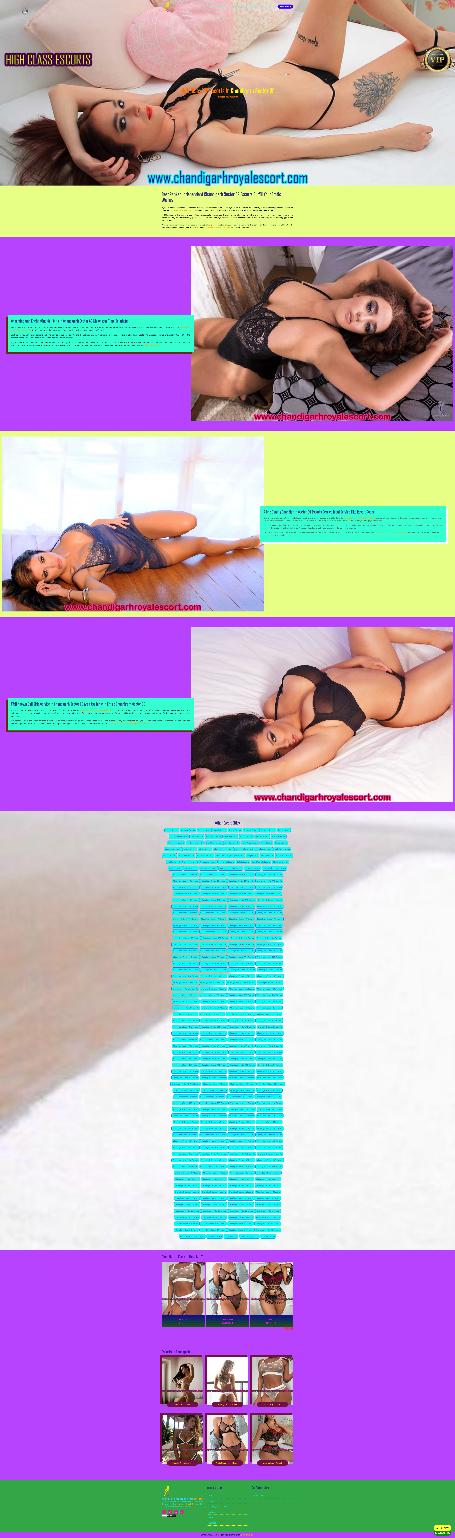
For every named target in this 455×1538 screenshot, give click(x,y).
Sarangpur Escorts (252, 868)
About (211, 1501)
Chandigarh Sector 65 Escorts (241, 1204)
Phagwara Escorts (280, 862)
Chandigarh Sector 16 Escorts (270, 900)
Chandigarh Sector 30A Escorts (239, 1014)
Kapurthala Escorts (172, 849)
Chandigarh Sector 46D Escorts (214, 1147)
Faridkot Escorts (262, 836)
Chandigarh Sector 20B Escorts (213, 944)
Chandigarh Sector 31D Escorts (242, 1027)
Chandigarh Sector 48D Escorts (269, 1160)
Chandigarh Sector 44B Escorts (213, 1128)
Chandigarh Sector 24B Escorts (213, 976)
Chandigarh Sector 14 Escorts (213, 893)
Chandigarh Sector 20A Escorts (185, 944)
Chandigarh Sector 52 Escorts (241, 1179)
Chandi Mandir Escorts (179, 836)
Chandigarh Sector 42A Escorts (185, 1116)
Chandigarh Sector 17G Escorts (269, 919)
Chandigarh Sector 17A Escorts (212, 912)
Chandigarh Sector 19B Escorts (186, 938)
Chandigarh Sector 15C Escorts (214, 900)
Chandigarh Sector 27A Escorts (185, 989)
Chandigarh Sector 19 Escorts (242, 931)
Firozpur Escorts (278, 836)
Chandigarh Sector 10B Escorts (241, 874)
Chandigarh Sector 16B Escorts (213, 906)
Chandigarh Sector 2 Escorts (242, 938)
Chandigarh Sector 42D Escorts (269, 1116)
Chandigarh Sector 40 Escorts (212, 1096)
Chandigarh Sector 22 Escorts (213, 957)
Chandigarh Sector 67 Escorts (187, 1211)
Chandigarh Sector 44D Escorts (269, 1128)
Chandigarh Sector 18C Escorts (185, 931)
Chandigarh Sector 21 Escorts (185, 951)
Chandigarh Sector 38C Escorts (241, 1077)
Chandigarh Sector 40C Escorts (185, 1103)
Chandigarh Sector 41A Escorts (269, 1103)
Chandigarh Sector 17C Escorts (269, 912)
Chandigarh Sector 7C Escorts (268, 1217)
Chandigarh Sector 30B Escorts (268, 1014)
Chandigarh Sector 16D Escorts (269, 906)
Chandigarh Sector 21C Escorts (269, 951)
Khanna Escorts (190, 849)
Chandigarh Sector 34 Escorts (213, 1046)
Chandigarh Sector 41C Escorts (214, 1109)
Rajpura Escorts (191, 868)
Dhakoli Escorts (230, 836)
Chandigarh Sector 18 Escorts (213, 925)
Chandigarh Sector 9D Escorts (192, 1236)
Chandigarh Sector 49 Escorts (185, 1166)
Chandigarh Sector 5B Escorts (268, 1192)
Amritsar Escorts (188, 830)
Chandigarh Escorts (153, 345)
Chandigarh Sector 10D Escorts (185, 881)
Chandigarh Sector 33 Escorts (185, 1039)
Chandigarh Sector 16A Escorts (185, 906)
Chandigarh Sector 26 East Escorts (241, 982)
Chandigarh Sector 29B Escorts (269, 1001)
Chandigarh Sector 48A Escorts (185, 1160)
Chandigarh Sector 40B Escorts (268, 1096)
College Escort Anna (227, 1404)
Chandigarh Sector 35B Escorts (185, 1058)
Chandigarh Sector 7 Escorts (268, 1211)
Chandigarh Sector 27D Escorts (269, 989)
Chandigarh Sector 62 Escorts (267, 1198)
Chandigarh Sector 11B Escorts (269, 881)
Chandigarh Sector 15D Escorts (242, 900)
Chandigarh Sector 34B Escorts (269, 1046)
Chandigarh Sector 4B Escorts (242, 1173)
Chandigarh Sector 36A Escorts (269, 1058)
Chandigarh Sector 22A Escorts (241, 957)
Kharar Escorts (205, 849)
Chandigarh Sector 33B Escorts (241, 1039)
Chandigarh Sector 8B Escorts (241, 1223)
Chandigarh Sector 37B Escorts (213, 1071)
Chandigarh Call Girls (237, 6)
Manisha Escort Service (182, 1463)
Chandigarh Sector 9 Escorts (186, 1230)
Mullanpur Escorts (191, 862)
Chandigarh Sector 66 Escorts (268, 1204)
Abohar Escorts (172, 830)
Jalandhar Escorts (232, 843)
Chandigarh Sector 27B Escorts (213, 989)
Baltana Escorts (204, 830)
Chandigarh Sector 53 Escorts (268, 1179)
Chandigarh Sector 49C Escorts (269, 1166)
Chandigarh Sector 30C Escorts (185, 1020)
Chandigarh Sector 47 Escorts (242, 1147)
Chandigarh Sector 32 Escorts (270, 1027)
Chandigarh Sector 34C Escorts (185, 1052)
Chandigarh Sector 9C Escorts (268, 1230)
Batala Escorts (235, 830)
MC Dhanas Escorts (205, 855)
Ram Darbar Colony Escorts (231, 868)
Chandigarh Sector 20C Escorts (241, 944)
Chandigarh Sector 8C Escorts (268, 1223)
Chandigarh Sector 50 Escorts (187, 1179)
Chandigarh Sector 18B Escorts (269, 925)
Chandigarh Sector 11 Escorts (213, 881)
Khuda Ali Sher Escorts (223, 849)
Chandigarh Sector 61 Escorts (240, 1198)
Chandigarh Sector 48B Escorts (213, 1160)
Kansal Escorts (281, 843)
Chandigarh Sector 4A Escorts (215, 1173)
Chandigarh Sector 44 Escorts (269, 1122)
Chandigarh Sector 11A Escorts (241, 881)
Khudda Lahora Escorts (245, 849)
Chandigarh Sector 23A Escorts (269, 963)
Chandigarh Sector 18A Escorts (241, 925)
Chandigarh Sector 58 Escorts (187, 1192)
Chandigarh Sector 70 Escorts (187, 1217)
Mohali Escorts (267, 855)
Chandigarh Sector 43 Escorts (186, 1122)
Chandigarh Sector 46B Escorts (269, 1141)
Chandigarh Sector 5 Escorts (268, 1173)
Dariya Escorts (197, 836)
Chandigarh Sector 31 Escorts (242, 1020)
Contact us (271, 6)
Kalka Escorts (266, 843)
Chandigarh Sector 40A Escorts (239, 1096)
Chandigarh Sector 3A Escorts (242, 1090)
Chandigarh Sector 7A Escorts (214, 1217)
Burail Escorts (283, 830)
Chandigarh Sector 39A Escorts (242, 1084)
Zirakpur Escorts (268, 1236)
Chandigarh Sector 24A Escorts (185, 976)
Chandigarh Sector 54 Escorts (187, 1185)
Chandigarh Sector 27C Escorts (241, 989)
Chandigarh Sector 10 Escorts (185, 874)
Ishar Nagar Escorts (213, 843)
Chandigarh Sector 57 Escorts (268, 1185)
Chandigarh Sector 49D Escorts (187, 1173)
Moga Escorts (252, 855)
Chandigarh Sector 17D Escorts (185, 919)
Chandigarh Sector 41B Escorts (185, 1109)
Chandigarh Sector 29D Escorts (214, 1008)
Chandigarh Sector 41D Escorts (242, 1109)
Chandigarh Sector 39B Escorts (270, 1084)
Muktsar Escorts (174, 862)
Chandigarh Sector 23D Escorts (242, 970)
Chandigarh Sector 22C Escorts (185, 963)
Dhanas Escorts (246, 836)
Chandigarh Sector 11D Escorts (214, 887)
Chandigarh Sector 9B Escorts (241, 1230)
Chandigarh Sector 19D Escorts (215, 938)
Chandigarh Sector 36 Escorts (241, 1058)
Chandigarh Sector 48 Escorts (270, 1154)
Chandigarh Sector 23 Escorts (242, 963)
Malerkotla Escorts (282, 849)
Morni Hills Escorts (284, 855)
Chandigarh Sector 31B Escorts (185, 1027)
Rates (261, 6)
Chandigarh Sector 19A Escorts (269, 931)
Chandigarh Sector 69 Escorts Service (360, 518)
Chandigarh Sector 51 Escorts (214, 1179)
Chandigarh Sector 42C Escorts (241, 1116)
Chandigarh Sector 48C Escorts (241, 1160)
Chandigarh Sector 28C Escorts (269, 995)
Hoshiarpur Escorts (195, 843)
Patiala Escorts (243, 862)
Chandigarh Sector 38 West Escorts (186, 1084)
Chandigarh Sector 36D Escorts (242, 1065)
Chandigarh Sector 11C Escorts (185, 887)
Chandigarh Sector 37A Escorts (185, 1071)
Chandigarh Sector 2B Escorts (269, 1008)
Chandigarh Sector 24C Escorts (241, 976)
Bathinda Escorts (250, 830)
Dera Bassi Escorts (213, 836)
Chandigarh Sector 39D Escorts (214, 1090)
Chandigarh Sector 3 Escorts (185, 1014)
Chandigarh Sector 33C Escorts (269, 1039)
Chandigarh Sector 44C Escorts (241, 1128)
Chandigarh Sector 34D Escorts (214, 1052)
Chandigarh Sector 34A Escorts (241, 1046)
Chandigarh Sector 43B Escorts (241, 1122)
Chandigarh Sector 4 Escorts (185, 1096)
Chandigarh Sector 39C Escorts (186, 1090)
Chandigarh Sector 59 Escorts (214, 1192)
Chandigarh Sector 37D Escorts (269, 1071)
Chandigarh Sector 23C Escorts (214, 970)
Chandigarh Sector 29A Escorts (241, 1001)
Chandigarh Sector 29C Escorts (186, 1008)
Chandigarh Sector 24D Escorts (269, 976)
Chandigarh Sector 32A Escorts (185, 1033)
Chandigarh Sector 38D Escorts (269, 1077)
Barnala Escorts (220, 830)
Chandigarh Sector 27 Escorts (270, 982)
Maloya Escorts (169, 855)
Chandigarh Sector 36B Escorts (185, 1065)
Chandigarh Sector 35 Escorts (242, 1052)
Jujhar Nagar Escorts (250, 843)
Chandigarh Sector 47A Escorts (269, 1147)
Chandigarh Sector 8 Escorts (186, 1223)
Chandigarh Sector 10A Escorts (212, 874)
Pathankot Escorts (226, 862)
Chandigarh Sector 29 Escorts (213, 1001)
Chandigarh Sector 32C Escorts (241, 1033)
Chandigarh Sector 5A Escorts (241, 1192)
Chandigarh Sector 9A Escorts (213, 1230)
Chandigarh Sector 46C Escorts (185, 1147)
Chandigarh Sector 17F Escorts (241, 919)
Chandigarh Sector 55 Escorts (214, 1185)
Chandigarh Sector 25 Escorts (185, 982)
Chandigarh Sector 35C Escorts (214, 1058)
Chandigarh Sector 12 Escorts (242, 887)
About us (221, 6)
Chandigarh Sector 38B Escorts (213, 1077)
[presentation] (287, 1328)
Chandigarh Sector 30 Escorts (212, 1014)
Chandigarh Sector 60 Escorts (213, 1198)
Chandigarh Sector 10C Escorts (269, 874)
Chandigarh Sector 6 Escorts (187, 1198)
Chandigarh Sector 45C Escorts (269, 1135)
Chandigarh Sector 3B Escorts (269, 1090)
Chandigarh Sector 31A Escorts (269, 1020)
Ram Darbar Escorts (208, 868)
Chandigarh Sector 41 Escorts (242, 1103)
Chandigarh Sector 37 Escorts (270, 1065)
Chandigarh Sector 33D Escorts (185, 1046)
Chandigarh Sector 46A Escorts (241, 1141)
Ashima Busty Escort (272, 1463)
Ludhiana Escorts (264, 849)
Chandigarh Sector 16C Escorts (241, 906)
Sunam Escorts (231, 1236)
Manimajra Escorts (186, 855)
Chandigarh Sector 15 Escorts (240, 893)
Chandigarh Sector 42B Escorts (213, 1116)
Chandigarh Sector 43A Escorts (213, 1122)
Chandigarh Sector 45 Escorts (185, 1135)
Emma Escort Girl (182, 1404)
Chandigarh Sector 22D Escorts (214, 963)
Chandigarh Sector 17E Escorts (213, 919)
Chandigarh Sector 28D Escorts (185, 1001)
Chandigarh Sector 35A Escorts (269, 1052)
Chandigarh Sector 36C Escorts (214, 1065)
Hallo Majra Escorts (176, 843)
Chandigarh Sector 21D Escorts (185, 957)
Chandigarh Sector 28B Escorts (241, 995)
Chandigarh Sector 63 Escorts (187, 1204)
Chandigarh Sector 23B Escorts (185, 970)
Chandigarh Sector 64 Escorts (214, 1204)
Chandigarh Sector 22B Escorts (269, 957)
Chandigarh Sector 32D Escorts (269, 1033)
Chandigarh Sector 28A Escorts (212, 995)
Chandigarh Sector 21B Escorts (241, 951)
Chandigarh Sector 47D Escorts (242, 1154)
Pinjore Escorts (175, 868)
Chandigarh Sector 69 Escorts (227, 97)
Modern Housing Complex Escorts (230, 855)
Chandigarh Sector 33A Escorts (212, 1039)
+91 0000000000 (285, 6)
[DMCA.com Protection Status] (169, 1515)
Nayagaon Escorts (209, 862)
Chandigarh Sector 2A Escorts (242, 1008)
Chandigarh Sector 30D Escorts (214, 1020)
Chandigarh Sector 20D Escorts (269, 944)
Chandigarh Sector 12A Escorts (269, 887)
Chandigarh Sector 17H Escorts (185, 925)
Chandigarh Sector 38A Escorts (185, 1077)
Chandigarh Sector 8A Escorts (213, 1223)
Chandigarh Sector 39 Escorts (215, 1084)
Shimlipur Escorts (215, 1236)
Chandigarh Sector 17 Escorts (185, 912)
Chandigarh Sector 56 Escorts (241, 1185)
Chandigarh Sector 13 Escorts (186, 893)
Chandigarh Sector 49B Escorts (241, 1166)
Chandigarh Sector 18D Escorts (214, 931)
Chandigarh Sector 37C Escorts (241, 1071)
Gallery (252, 6)
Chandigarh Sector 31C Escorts (214, 1027)
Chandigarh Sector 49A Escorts (212, 1166)
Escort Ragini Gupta (273, 1404)
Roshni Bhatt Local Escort (227, 1463)
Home (213, 6)
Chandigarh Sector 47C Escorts (214, 1154)
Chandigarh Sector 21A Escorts (212, 951)
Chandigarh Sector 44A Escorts (185, 1128)
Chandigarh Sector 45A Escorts (212, 1135)
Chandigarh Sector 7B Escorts (241, 1217)
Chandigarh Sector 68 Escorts (214, 1211)
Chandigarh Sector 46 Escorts (213, 1141)
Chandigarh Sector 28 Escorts (185, 995)
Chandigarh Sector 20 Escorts (269, 938)
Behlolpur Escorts (268, 830)
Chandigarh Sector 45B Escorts (241, 1135)
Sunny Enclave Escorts (249, 1236)
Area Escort (259, 1495)
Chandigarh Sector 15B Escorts (185, 900)
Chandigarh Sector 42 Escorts (270, 1109)
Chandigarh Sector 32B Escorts (213, 1033)
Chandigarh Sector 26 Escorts (212, 982)
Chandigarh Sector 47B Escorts (185, 1154)
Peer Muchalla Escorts (261, 862)
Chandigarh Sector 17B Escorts (241, 912)
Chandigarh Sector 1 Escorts (274, 868)
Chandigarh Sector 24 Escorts (270, 970)
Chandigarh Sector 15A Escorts (268, 893)
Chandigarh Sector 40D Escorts (214, 1103)
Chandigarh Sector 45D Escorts (185, 1141)
